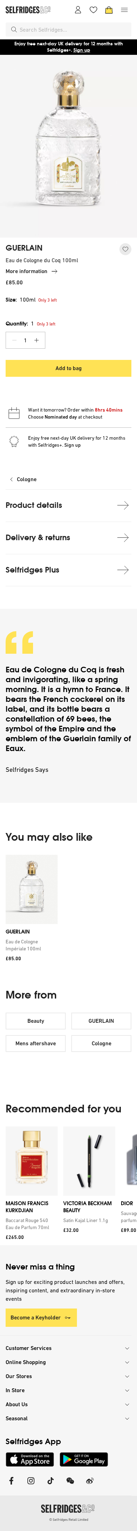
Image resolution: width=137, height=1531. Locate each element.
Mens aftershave (35, 1043)
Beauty (35, 1021)
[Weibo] (90, 1485)
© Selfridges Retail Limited (68, 1520)
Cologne (27, 479)
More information (26, 271)
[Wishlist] (93, 10)
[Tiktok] (50, 1485)
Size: (20, 299)
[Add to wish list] (125, 249)
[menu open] (124, 10)
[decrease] (14, 340)
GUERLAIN (24, 248)
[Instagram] (31, 1485)
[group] (68, 910)
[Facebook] (11, 1485)
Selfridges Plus (32, 570)
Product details (34, 505)
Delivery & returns (38, 537)
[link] (30, 945)
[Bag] (109, 10)
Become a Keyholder (36, 1317)
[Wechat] (70, 1485)
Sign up (81, 50)
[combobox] (74, 29)
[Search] (14, 29)
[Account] (78, 10)
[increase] (36, 340)
